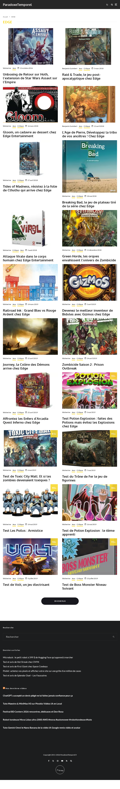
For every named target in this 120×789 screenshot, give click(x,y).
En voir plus (60, 601)
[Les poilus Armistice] (30, 502)
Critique (87, 68)
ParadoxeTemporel (17, 4)
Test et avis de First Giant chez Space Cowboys (25, 666)
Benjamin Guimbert (69, 68)
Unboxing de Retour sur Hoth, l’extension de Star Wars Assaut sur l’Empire (30, 78)
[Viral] (30, 228)
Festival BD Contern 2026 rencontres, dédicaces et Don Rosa (33, 711)
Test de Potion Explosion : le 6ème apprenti (88, 532)
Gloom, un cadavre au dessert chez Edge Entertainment (29, 134)
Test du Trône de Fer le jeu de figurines (84, 478)
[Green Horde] (89, 228)
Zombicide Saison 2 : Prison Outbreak (83, 366)
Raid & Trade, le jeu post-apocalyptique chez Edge (81, 76)
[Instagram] (57, 761)
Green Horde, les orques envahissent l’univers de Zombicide (89, 258)
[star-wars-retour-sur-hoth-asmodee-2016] (30, 46)
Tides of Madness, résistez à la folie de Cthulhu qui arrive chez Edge (30, 188)
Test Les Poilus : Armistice (23, 530)
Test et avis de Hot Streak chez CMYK (21, 662)
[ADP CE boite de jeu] (89, 104)
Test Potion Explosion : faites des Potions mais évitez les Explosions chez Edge (88, 422)
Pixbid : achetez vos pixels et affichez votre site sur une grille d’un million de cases (42, 671)
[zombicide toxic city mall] (30, 448)
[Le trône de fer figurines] (89, 448)
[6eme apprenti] (89, 502)
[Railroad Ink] (30, 282)
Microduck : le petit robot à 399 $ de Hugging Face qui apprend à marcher (38, 657)
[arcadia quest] (30, 390)
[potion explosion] (89, 390)
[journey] (30, 336)
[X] (53, 761)
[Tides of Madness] (30, 158)
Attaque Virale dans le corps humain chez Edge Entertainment (28, 258)
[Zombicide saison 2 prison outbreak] (89, 336)
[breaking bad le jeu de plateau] (89, 166)
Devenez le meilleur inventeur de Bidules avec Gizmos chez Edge (87, 312)
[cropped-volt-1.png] (30, 556)
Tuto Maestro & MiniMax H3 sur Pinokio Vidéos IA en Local (32, 703)
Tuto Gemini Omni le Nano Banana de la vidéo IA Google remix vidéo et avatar (41, 727)
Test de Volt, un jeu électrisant (26, 584)
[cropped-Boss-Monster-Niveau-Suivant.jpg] (89, 556)
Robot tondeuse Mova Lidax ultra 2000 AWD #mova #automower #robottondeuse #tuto (47, 719)
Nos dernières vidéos (16, 688)
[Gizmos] (89, 282)
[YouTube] (62, 761)
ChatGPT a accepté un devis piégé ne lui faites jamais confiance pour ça (38, 695)
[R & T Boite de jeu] (89, 46)
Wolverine (7, 68)
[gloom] (30, 104)
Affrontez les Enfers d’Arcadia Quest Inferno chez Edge (25, 420)
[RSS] (67, 761)
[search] (113, 636)
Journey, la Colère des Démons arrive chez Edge (26, 366)
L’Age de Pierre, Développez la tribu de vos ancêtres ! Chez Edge (89, 134)
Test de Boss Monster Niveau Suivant (84, 586)
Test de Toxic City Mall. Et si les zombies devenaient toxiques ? (27, 478)
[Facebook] (49, 761)
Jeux (14, 68)
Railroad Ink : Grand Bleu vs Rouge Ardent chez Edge (29, 312)
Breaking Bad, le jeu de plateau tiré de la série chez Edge (89, 204)
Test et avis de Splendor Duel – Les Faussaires (25, 675)
